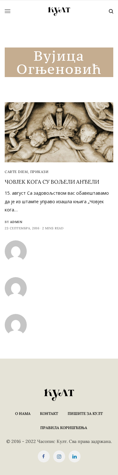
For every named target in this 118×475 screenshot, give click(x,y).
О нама (23, 413)
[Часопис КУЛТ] (59, 11)
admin (16, 222)
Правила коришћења (63, 427)
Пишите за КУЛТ (85, 413)
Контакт (49, 413)
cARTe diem (16, 172)
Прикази (39, 172)
